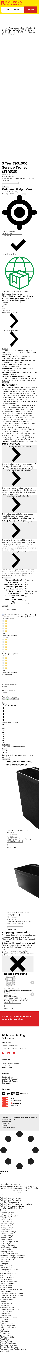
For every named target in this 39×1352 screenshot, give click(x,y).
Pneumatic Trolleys (8, 1232)
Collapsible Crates (7, 1260)
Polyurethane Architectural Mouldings (16, 1204)
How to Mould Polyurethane (12, 1208)
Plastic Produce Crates (9, 1254)
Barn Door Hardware (8, 1345)
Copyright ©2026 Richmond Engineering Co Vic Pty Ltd (19, 1117)
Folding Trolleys (6, 1228)
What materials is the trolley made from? (19, 470)
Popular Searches (7, 1323)
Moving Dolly (5, 1275)
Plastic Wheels (6, 1285)
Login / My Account (10, 1079)
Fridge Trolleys (6, 1214)
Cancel (16, 699)
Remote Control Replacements (13, 1349)
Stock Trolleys (5, 1226)
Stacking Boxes (6, 1252)
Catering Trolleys (7, 1224)
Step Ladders (5, 1319)
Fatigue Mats (5, 1333)
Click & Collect (8, 233)
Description (5, 382)
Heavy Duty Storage (8, 1246)
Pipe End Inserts (7, 1307)
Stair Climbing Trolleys (9, 1216)
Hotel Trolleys (5, 1218)
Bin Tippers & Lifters (8, 1337)
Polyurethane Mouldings (10, 1198)
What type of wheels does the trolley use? (19, 522)
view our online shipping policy (15, 951)
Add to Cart (11, 847)
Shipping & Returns (10, 1081)
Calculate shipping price (12, 294)
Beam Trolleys (6, 1230)
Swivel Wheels (6, 1287)
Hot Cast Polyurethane (9, 1202)
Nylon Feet (4, 1321)
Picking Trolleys (6, 1236)
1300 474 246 (13, 1046)
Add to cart (5, 187)
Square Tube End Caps (9, 1309)
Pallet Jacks (5, 1272)
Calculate (6, 310)
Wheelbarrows (6, 1240)
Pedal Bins (4, 1339)
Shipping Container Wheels (11, 1293)
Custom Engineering (11, 1063)
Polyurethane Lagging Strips (12, 1206)
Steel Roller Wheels (8, 1297)
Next (31, 982)
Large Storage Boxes (8, 1248)
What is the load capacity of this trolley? (19, 446)
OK (19, 1192)
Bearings (3, 1301)
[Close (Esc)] (2, 1194)
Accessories (6, 759)
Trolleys (3, 1210)
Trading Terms (6, 1121)
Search (31, 9)
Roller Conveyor (6, 1268)
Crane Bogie (5, 1313)
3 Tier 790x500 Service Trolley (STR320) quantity (19, 840)
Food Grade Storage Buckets (12, 1258)
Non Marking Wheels (9, 1281)
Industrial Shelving (8, 1327)
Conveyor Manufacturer (10, 1270)
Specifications (6, 578)
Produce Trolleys (7, 1212)
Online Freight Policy (8, 1127)
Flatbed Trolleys (6, 1234)
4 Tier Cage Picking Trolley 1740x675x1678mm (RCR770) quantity (16, 1000)
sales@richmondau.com (17, 1048)
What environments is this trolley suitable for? (19, 496)
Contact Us (6, 1083)
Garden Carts (5, 1238)
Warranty (5, 1125)
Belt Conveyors (6, 1266)
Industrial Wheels (7, 1283)
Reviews (4, 606)
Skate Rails (4, 1305)
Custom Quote (8, 1077)
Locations (6, 1065)
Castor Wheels (6, 1279)
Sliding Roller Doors (8, 1343)
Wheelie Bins (5, 1335)
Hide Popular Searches (9, 1325)
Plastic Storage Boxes (9, 1242)
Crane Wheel (5, 1315)
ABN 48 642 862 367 (8, 1119)
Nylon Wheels (6, 1291)
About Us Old (7, 1067)
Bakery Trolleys (6, 1220)
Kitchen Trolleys (6, 1222)
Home (4, 28)
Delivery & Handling (10, 192)
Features (5, 348)
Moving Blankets (7, 1277)
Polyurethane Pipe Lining (10, 1200)
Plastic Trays (5, 1244)
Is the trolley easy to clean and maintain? (19, 552)
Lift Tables (4, 1329)
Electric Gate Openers (9, 1347)
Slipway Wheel (6, 1311)
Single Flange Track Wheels (11, 1295)
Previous (3, 993)
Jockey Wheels (6, 1299)
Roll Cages (4, 1331)
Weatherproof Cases (8, 1317)
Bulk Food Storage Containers (12, 1256)
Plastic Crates (5, 1250)
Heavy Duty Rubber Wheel (11, 1289)
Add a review (6, 744)
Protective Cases (7, 1262)
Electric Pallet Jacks (8, 1274)
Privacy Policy (6, 1123)
